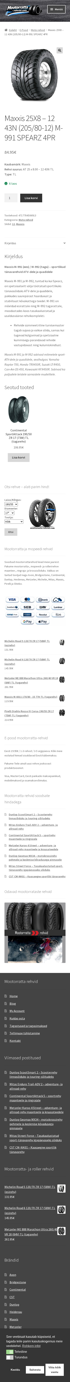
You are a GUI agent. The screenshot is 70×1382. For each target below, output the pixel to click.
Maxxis (20, 224)
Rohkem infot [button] (31, 1346)
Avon (13, 1275)
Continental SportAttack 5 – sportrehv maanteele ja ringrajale (32, 837)
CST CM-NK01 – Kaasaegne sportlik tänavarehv (37, 876)
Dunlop (14, 1304)
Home (14, 996)
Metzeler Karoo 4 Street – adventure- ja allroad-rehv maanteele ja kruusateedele (33, 847)
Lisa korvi (31, 198)
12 (13, 224)
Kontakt (15, 1041)
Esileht (13, 30)
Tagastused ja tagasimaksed (28, 1026)
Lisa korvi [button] (18, 457)
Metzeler (16, 1327)
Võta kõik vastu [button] (54, 1370)
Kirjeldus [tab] (10, 243)
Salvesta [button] (35, 1369)
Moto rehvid (38, 30)
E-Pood (24, 30)
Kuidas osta (17, 1018)
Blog (13, 1003)
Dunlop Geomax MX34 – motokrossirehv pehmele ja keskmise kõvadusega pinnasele (35, 857)
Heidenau (16, 1312)
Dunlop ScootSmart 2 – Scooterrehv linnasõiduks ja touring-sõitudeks (30, 816)
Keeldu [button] (15, 1369)
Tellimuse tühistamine (25, 1033)
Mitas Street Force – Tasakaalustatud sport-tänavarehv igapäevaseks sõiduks (36, 868)
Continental (18, 1289)
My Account (17, 1011)
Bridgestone (18, 1282)
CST (12, 1297)
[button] (60, 50)
